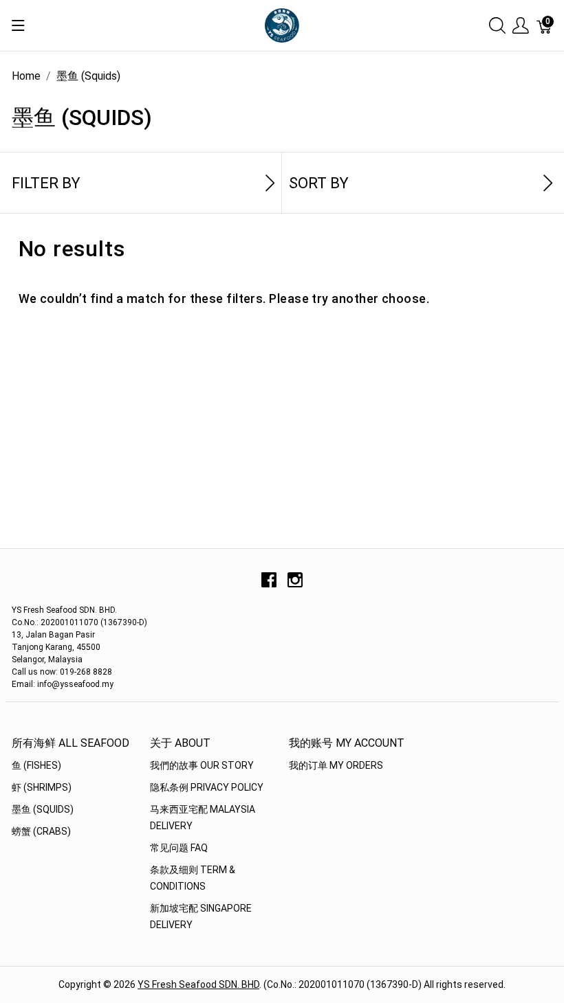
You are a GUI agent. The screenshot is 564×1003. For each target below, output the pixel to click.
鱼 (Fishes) (36, 765)
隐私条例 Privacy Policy (206, 787)
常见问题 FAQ (179, 847)
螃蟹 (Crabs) (41, 831)
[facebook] (269, 584)
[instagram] (295, 584)
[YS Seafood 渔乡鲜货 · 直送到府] (282, 24)
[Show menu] (18, 25)
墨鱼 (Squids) (43, 809)
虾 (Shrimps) (42, 787)
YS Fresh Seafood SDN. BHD (198, 984)
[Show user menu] (520, 25)
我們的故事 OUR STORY (202, 765)
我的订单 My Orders (336, 765)
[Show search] (497, 25)
